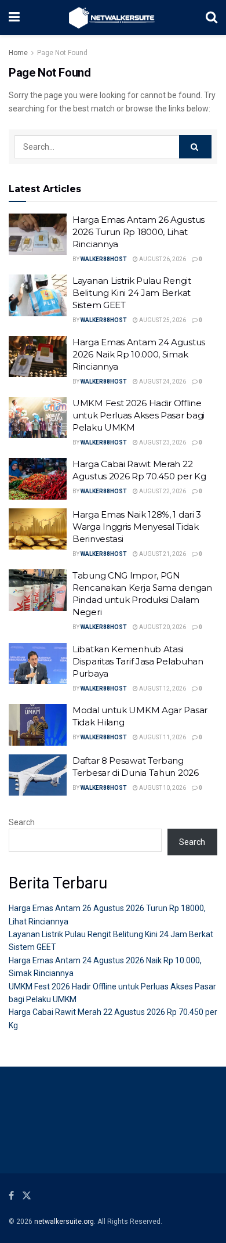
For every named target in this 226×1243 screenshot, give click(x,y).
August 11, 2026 (162, 737)
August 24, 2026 (162, 381)
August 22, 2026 (162, 491)
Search (22, 822)
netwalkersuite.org (64, 1221)
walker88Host (104, 259)
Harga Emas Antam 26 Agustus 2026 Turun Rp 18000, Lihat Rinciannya (138, 232)
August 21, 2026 (162, 554)
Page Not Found (62, 53)
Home (18, 53)
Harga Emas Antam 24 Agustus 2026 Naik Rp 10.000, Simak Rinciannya (138, 354)
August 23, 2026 (162, 442)
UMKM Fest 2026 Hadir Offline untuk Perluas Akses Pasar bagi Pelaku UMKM (138, 415)
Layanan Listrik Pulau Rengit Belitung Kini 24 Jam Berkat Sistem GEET (131, 292)
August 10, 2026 (162, 788)
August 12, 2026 (162, 688)
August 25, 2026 (162, 320)
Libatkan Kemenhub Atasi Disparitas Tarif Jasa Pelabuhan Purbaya (137, 661)
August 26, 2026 (162, 259)
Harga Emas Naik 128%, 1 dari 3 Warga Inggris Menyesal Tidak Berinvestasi (136, 526)
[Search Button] (195, 146)
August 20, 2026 (162, 627)
